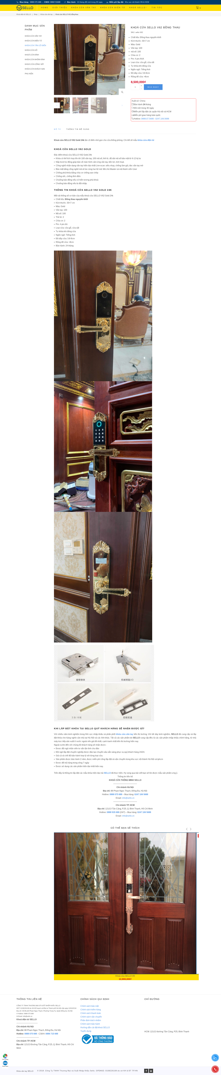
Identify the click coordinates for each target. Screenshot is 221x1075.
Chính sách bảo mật (89, 1006)
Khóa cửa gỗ (31, 50)
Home (44, 8)
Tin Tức (157, 8)
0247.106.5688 (162, 119)
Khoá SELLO (137, 8)
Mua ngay (153, 87)
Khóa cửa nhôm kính (35, 59)
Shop (35, 14)
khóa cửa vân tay (124, 734)
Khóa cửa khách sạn (35, 69)
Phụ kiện (29, 74)
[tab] (57, 130)
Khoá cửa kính (32, 55)
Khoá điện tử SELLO (23, 14)
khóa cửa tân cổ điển (35, 45)
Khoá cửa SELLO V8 (125, 976)
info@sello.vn (128, 798)
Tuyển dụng (85, 1031)
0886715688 (55, 2)
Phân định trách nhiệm (90, 1020)
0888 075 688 (35, 2)
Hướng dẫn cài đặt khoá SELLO (95, 1027)
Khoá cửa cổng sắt (34, 64)
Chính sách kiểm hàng (90, 1010)
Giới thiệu (59, 8)
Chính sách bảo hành (90, 1024)
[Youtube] (151, 1071)
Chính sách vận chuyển (91, 1017)
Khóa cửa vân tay (83, 8)
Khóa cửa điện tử (112, 8)
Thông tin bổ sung (77, 129)
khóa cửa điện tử (146, 140)
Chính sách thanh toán (90, 1013)
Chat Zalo (5, 1066)
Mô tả (57, 129)
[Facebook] (146, 1071)
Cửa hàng (5, 1059)
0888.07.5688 (147, 119)
